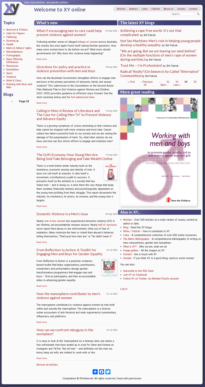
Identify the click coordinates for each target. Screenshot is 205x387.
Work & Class (14, 80)
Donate (181, 8)
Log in (123, 288)
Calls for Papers (15, 33)
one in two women (55, 221)
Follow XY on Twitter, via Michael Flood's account (151, 278)
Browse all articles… (48, 364)
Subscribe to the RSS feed (138, 270)
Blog (125, 227)
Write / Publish (131, 231)
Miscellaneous (14, 51)
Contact (193, 8)
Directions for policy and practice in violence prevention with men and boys (66, 69)
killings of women (88, 41)
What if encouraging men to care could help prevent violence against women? (69, 33)
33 (177, 81)
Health (9, 44)
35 (195, 81)
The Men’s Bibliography (136, 238)
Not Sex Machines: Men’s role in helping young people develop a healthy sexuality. (160, 43)
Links (145, 8)
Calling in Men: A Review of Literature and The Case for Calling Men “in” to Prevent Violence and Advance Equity (74, 115)
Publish (155, 8)
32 (168, 81)
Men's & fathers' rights (19, 48)
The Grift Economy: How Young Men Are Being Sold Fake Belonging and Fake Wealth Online (74, 157)
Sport (9, 73)
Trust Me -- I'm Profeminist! (141, 65)
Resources (12, 65)
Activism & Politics (17, 29)
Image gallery (131, 250)
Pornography (13, 55)
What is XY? (130, 246)
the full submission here (80, 97)
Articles (121, 8)
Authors (133, 8)
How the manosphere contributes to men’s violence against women (68, 296)
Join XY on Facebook (135, 274)
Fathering (11, 37)
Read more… (42, 59)
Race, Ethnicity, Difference (14, 61)
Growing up (12, 40)
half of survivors (107, 224)
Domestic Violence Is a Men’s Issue (62, 214)
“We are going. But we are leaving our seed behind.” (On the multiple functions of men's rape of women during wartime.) (158, 55)
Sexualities (12, 69)
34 (185, 81)
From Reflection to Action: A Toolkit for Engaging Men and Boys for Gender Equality (69, 252)
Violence (11, 76)
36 (145, 84)
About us (169, 8)
